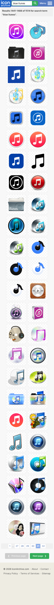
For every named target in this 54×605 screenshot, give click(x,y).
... (13, 546)
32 (43, 546)
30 (32, 546)
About (35, 569)
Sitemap (46, 573)
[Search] (35, 3)
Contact (44, 569)
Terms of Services (29, 573)
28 (22, 546)
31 (38, 546)
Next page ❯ (39, 556)
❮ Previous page (17, 556)
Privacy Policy (11, 573)
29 (27, 546)
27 (17, 546)
